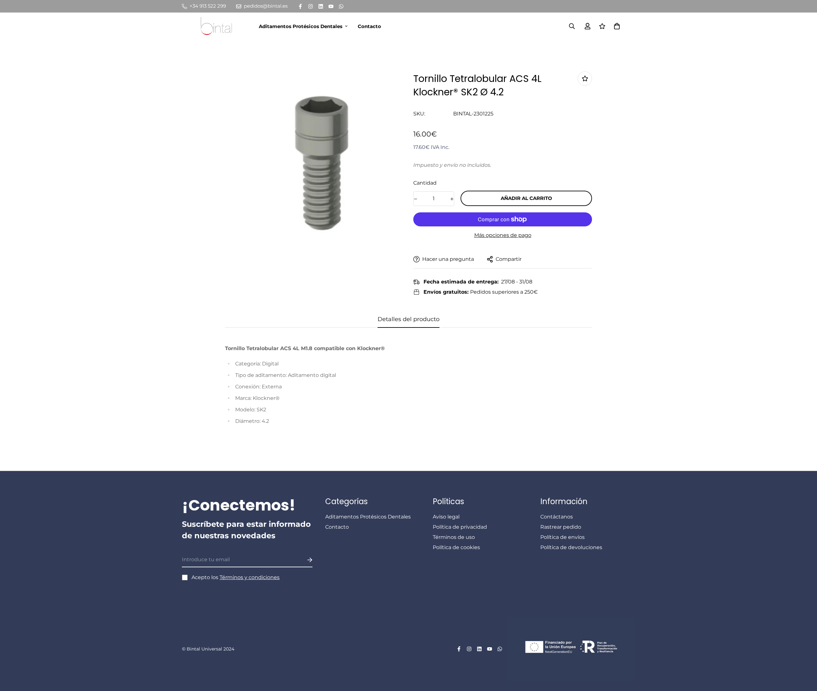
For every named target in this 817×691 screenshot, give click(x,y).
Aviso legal (446, 517)
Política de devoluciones (571, 547)
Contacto (369, 26)
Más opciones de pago (502, 235)
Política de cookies (456, 547)
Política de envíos (562, 537)
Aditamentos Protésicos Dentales (300, 26)
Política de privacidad (460, 527)
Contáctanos (556, 517)
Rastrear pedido (560, 527)
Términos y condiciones (250, 577)
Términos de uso (454, 537)
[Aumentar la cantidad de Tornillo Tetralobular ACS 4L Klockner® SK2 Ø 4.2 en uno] (452, 199)
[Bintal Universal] (218, 26)
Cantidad (425, 183)
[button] (616, 26)
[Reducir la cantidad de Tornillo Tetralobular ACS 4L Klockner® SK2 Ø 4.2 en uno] (415, 199)
